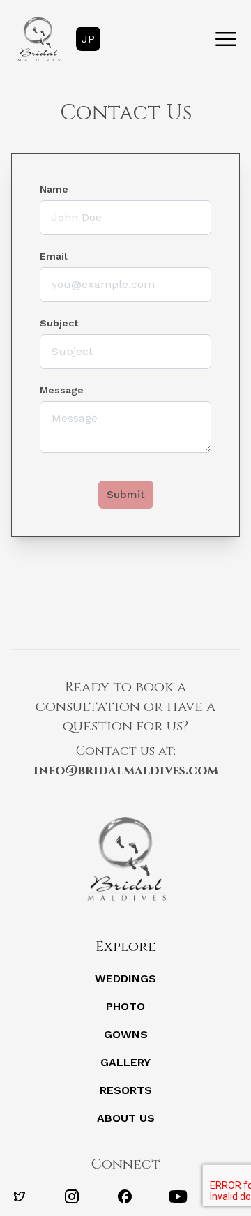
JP (88, 38)
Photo (125, 1006)
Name (54, 189)
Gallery (125, 1062)
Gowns (126, 1034)
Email (54, 256)
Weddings (125, 978)
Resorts (126, 1090)
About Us (126, 1118)
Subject (59, 323)
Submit (126, 494)
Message (62, 390)
